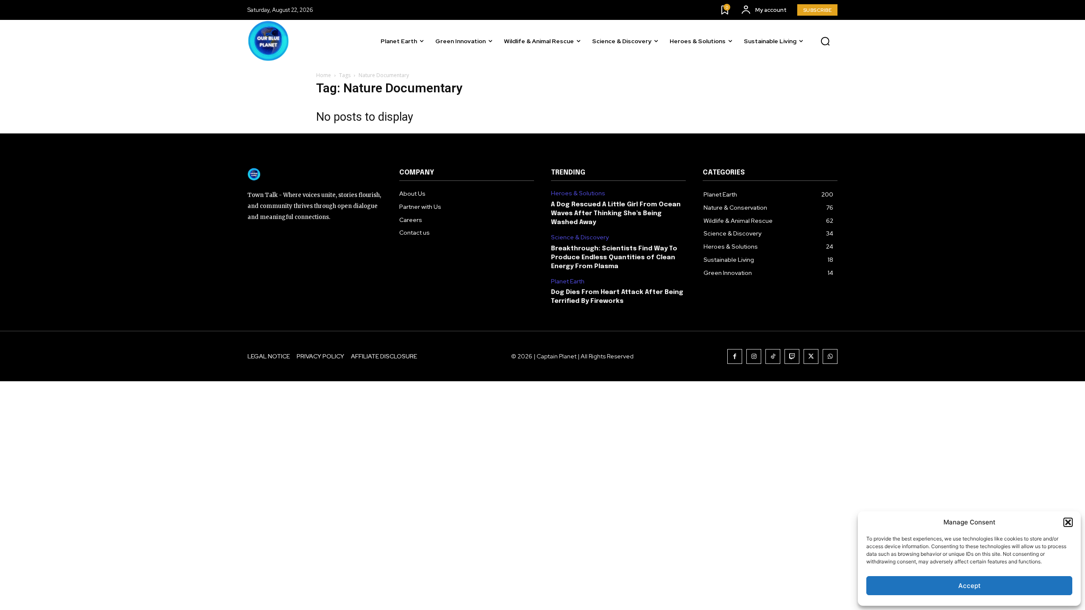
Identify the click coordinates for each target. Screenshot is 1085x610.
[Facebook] (734, 356)
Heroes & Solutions (578, 193)
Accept (969, 586)
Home (323, 75)
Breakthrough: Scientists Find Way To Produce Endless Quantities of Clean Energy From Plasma (614, 257)
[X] (811, 356)
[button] (1068, 522)
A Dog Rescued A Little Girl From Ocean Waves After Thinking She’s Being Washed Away (616, 213)
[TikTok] (772, 356)
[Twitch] (792, 356)
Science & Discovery (580, 237)
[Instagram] (753, 356)
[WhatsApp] (830, 356)
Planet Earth (567, 281)
